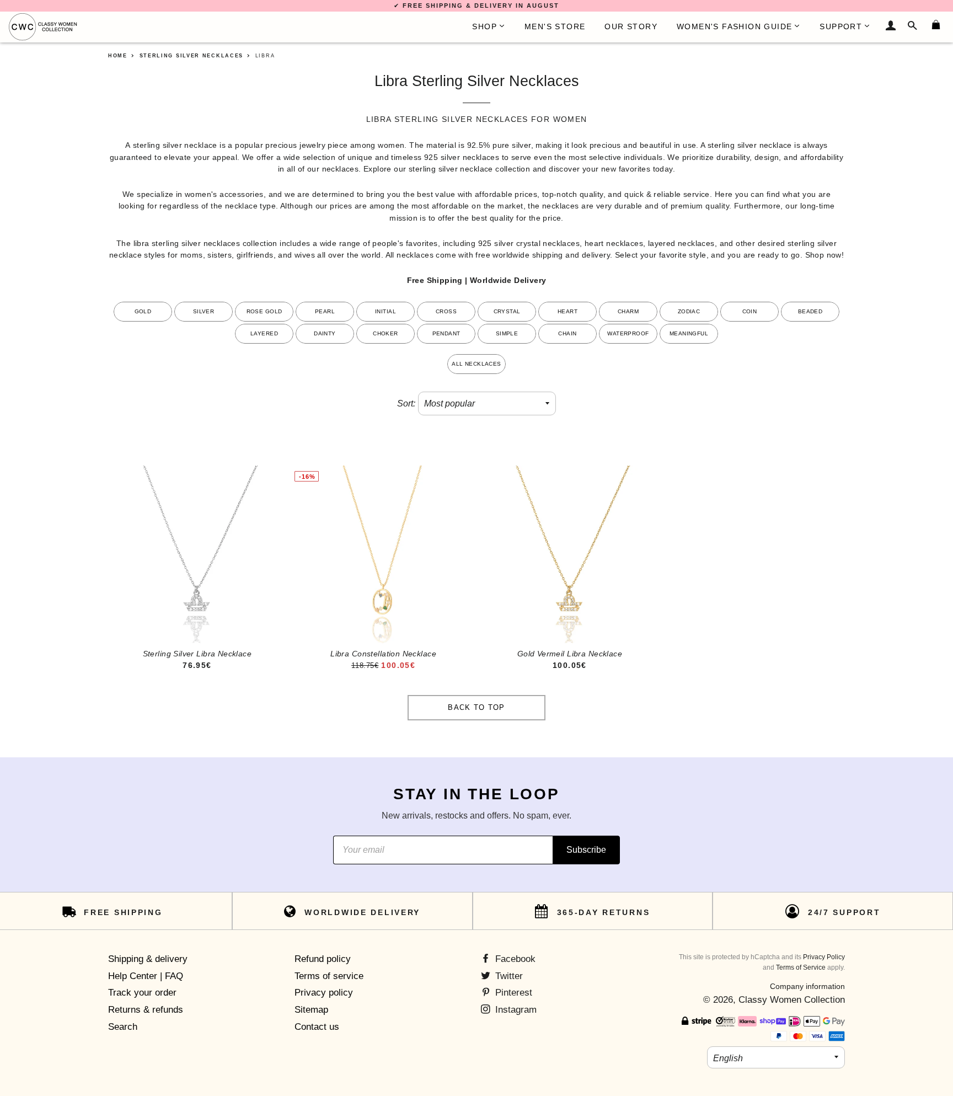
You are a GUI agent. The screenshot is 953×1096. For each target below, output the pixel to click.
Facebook (514, 959)
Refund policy (323, 959)
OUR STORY (630, 26)
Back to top (476, 707)
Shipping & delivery (148, 959)
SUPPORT (841, 26)
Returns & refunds (145, 1009)
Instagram (514, 1009)
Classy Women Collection (791, 1000)
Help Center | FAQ (145, 976)
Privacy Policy (824, 957)
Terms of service (329, 976)
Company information (807, 986)
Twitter (507, 976)
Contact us (317, 1027)
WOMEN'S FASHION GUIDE (734, 26)
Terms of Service (801, 967)
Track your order (142, 992)
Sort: (406, 403)
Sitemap (311, 1009)
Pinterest (512, 992)
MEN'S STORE (554, 26)
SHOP (484, 26)
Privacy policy (324, 992)
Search (122, 1027)
